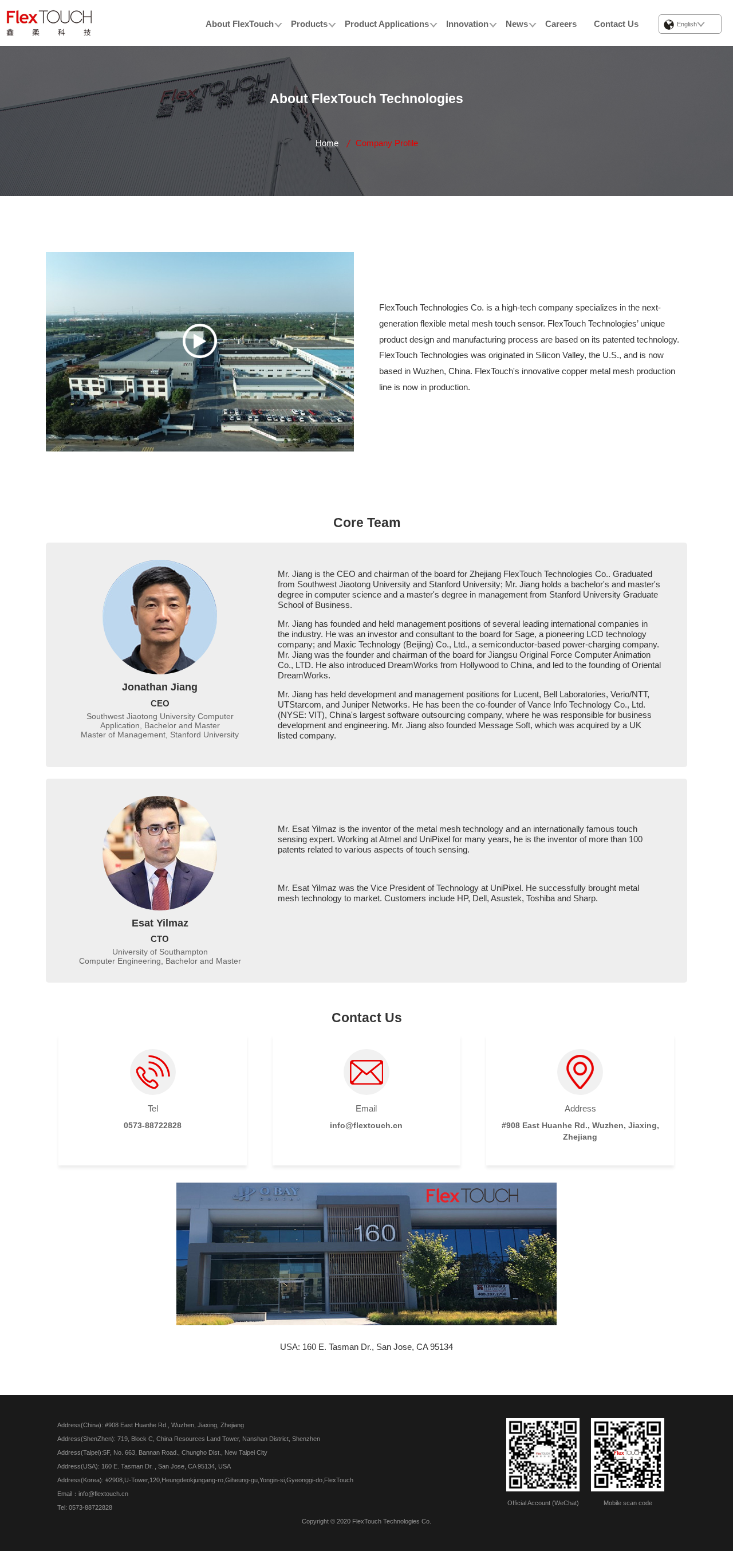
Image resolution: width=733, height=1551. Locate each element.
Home (327, 143)
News (517, 24)
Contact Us (616, 24)
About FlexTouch (240, 24)
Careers (561, 24)
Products (309, 24)
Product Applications (387, 24)
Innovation (467, 24)
